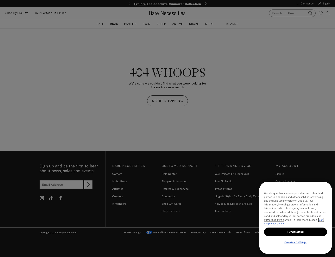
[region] (295, 218)
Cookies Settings (295, 242)
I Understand (296, 231)
